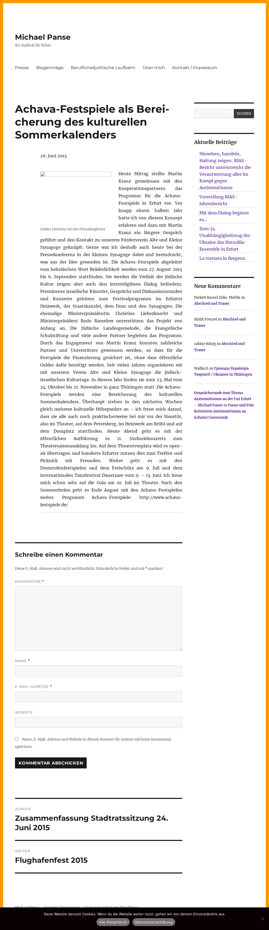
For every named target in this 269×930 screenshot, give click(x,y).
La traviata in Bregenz (222, 258)
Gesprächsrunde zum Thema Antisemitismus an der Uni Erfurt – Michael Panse (222, 399)
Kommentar (29, 581)
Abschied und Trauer (211, 303)
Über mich (154, 67)
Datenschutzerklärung (154, 922)
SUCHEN (244, 113)
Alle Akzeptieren (113, 922)
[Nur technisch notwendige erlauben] (262, 918)
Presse (22, 67)
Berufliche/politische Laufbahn (103, 67)
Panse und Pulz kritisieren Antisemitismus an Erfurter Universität (224, 411)
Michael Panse (43, 37)
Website (24, 712)
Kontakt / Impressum (194, 67)
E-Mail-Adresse (33, 686)
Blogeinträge (50, 67)
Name (22, 661)
